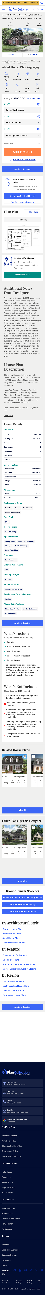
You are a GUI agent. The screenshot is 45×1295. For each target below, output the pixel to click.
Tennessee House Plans (14, 995)
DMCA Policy (29, 1282)
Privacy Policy (19, 1282)
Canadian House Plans (13, 981)
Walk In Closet (10, 613)
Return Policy (7, 1182)
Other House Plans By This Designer (21, 897)
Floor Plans (12, 55)
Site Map (39, 1282)
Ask (27, 26)
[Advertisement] (22, 1037)
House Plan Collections (11, 1156)
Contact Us (6, 1177)
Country (8, 508)
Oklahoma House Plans (13, 990)
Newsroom (6, 1260)
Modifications (7, 1213)
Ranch (17, 508)
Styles (10, 15)
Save (10, 26)
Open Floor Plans (10, 960)
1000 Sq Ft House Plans (21, 904)
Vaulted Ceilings (21, 546)
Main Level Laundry (26, 541)
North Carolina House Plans (15, 986)
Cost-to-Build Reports (11, 1219)
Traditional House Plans (14, 942)
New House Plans (9, 1141)
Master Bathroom (30, 609)
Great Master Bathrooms (14, 955)
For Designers (8, 1224)
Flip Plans (33, 212)
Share (39, 26)
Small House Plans (12, 512)
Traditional (27, 508)
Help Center (7, 1172)
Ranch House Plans (21, 15)
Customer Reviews (9, 1255)
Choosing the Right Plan (12, 1146)
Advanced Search (9, 1136)
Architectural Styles (10, 1151)
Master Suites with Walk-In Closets (19, 969)
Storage (8, 546)
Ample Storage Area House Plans (18, 964)
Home (4, 15)
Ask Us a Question (22, 169)
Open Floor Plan (11, 550)
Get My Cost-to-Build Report (22, 196)
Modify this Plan (22, 275)
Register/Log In (8, 1187)
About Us (6, 1245)
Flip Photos (34, 55)
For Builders (7, 1229)
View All (21, 881)
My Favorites (7, 1193)
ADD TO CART (22, 152)
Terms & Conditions (6, 1282)
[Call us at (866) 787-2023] (41, 2)
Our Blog (5, 1265)
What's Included (8, 1208)
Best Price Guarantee (11, 1250)
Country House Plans (12, 929)
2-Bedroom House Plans (21, 911)
